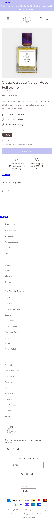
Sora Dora (9, 382)
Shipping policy (29, 514)
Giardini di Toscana (13, 298)
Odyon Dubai (10, 349)
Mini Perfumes (11, 230)
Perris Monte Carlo (12, 370)
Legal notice (41, 514)
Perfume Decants (12, 236)
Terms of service (16, 514)
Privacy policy (29, 510)
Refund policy (41, 510)
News (7, 270)
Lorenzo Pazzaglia (12, 309)
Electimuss (9, 393)
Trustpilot (6, 2)
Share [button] (6, 190)
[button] (8, 18)
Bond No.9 (9, 376)
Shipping (14, 144)
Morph (7, 343)
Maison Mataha (11, 326)
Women (8, 265)
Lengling (8, 399)
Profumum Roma (11, 332)
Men (6, 259)
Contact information (28, 518)
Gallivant (8, 410)
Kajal (7, 388)
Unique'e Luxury (11, 338)
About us (8, 276)
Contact (8, 282)
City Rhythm (10, 303)
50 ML (7, 135)
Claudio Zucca (11, 405)
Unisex (7, 253)
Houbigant (9, 320)
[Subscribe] (40, 465)
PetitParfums (18, 510)
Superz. (8, 315)
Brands (8, 247)
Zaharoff (8, 365)
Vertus (7, 416)
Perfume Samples (12, 242)
